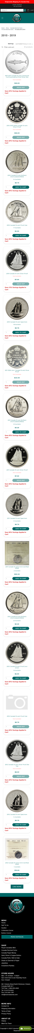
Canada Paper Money (8, 953)
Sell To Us (4, 925)
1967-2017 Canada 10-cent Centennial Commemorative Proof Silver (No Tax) (17, 76)
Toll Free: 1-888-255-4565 (10, 988)
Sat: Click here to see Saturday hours (13, 978)
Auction (4, 928)
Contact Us (5, 1006)
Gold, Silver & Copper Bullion (11, 955)
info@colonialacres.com (9, 994)
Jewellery (4, 963)
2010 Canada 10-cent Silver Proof (17, 273)
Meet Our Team (6, 1023)
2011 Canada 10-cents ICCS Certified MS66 (17, 567)
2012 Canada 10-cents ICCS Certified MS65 (17, 863)
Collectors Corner (7, 930)
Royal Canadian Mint (8, 948)
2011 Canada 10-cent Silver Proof (17, 470)
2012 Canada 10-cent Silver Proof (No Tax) (17, 765)
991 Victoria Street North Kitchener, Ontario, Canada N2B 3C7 (16, 985)
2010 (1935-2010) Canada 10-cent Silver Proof (17, 126)
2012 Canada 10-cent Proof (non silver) (17, 667)
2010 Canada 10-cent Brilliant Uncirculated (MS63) (17, 176)
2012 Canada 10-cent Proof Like (17, 716)
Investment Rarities (7, 966)
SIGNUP (19, 4)
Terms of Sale (6, 1011)
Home (3, 28)
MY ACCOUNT (18, 6)
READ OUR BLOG (17, 937)
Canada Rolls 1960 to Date (10, 958)
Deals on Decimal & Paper (10, 960)
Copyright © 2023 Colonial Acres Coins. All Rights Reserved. (17, 1029)
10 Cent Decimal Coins (7, 29)
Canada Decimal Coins (16, 28)
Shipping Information (8, 1008)
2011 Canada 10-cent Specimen (17, 518)
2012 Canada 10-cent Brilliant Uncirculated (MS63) (17, 617)
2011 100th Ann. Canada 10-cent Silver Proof (17, 371)
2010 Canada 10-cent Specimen (17, 322)
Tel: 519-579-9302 (7, 990)
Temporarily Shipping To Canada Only (17, 2)
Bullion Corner (6, 933)
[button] (2, 18)
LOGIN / (14, 4)
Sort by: (11, 44)
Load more (17, 887)
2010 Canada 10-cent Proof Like (17, 225)
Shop (7, 28)
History (3, 1021)
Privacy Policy (6, 1014)
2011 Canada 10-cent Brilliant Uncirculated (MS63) (17, 421)
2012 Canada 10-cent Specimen (17, 814)
